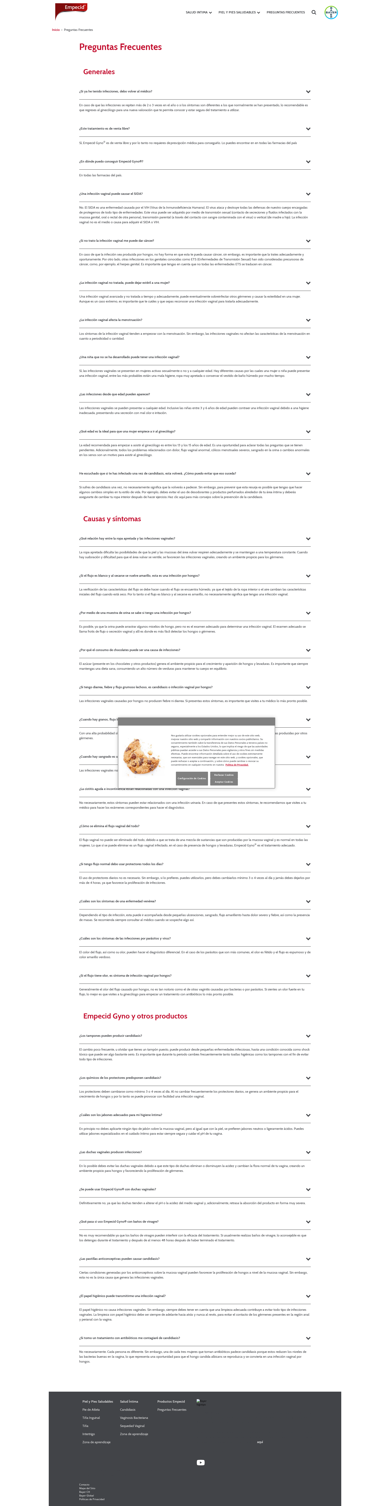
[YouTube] (201, 1464)
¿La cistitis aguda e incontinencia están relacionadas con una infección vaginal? (134, 789)
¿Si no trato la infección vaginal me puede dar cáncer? (116, 241)
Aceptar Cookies (224, 781)
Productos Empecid (171, 1401)
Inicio (56, 30)
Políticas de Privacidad (91, 1499)
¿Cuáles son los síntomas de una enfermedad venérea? (117, 901)
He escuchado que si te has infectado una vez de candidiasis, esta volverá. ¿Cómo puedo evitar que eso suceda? (157, 473)
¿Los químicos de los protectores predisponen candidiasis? (120, 1078)
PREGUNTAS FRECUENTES (286, 12)
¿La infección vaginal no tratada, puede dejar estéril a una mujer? (124, 283)
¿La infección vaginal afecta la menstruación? (110, 320)
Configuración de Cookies (192, 778)
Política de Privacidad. (237, 764)
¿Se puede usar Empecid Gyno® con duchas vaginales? (117, 1189)
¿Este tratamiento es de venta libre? (104, 128)
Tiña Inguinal (91, 1418)
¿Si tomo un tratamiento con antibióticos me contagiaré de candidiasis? (129, 1338)
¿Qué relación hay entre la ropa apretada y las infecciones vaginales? (127, 538)
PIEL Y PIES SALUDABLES (237, 12)
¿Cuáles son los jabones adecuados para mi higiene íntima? (120, 1115)
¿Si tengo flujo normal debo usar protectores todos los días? (121, 864)
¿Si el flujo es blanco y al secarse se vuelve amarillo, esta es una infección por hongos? (139, 575)
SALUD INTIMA (197, 12)
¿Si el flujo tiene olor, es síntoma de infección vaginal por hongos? (125, 975)
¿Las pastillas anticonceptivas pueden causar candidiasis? (119, 1259)
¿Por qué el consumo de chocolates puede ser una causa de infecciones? (129, 650)
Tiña (85, 1426)
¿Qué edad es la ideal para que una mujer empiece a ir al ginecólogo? (127, 431)
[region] (196, 753)
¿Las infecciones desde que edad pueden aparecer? (114, 394)
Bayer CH (84, 1492)
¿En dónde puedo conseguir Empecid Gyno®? (111, 161)
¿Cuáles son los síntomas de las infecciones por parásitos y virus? (125, 938)
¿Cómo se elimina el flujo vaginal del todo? (109, 826)
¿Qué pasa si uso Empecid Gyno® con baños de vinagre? (118, 1221)
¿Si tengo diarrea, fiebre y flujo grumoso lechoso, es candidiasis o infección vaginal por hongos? (145, 687)
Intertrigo (88, 1434)
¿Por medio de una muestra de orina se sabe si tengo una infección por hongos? (135, 613)
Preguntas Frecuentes (171, 1410)
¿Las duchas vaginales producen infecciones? (110, 1152)
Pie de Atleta (91, 1410)
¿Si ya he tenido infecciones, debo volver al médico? (115, 91)
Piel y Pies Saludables (97, 1401)
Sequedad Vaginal (132, 1426)
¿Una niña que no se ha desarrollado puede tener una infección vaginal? (129, 357)
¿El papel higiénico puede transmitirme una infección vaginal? (122, 1296)
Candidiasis (127, 1410)
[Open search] (313, 12)
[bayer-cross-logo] (331, 12)
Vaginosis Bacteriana (134, 1418)
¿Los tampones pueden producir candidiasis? (110, 1036)
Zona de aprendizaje (96, 1442)
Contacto (84, 1484)
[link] (210, 12)
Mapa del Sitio (87, 1488)
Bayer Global (86, 1495)
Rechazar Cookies (224, 775)
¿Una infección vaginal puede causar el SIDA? (111, 194)
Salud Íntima (129, 1401)
